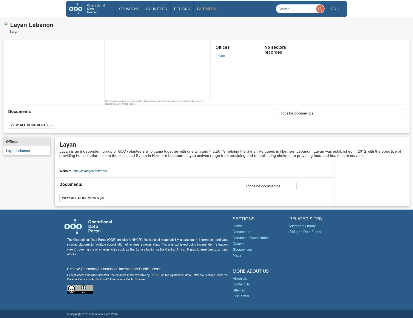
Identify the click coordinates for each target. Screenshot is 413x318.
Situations (129, 8)
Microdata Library (302, 225)
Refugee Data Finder (305, 231)
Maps (237, 255)
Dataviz (238, 243)
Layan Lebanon (18, 150)
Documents (241, 231)
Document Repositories (251, 237)
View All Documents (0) (31, 124)
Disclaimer (241, 295)
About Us (240, 278)
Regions (182, 8)
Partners (206, 8)
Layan (220, 55)
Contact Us (241, 284)
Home (237, 225)
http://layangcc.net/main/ (90, 170)
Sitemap (239, 290)
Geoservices (242, 249)
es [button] (334, 8)
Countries (156, 8)
